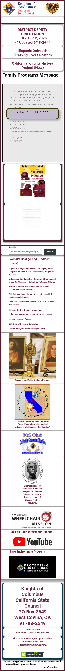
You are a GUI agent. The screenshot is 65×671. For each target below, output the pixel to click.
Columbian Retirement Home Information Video (30, 314)
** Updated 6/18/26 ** (32, 42)
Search (50, 251)
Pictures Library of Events (20, 319)
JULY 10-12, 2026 (33, 38)
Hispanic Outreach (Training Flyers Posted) (32, 53)
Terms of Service (48, 667)
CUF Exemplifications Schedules (23, 324)
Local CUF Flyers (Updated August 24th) (27, 329)
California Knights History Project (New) (32, 65)
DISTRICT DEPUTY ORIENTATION (32, 32)
